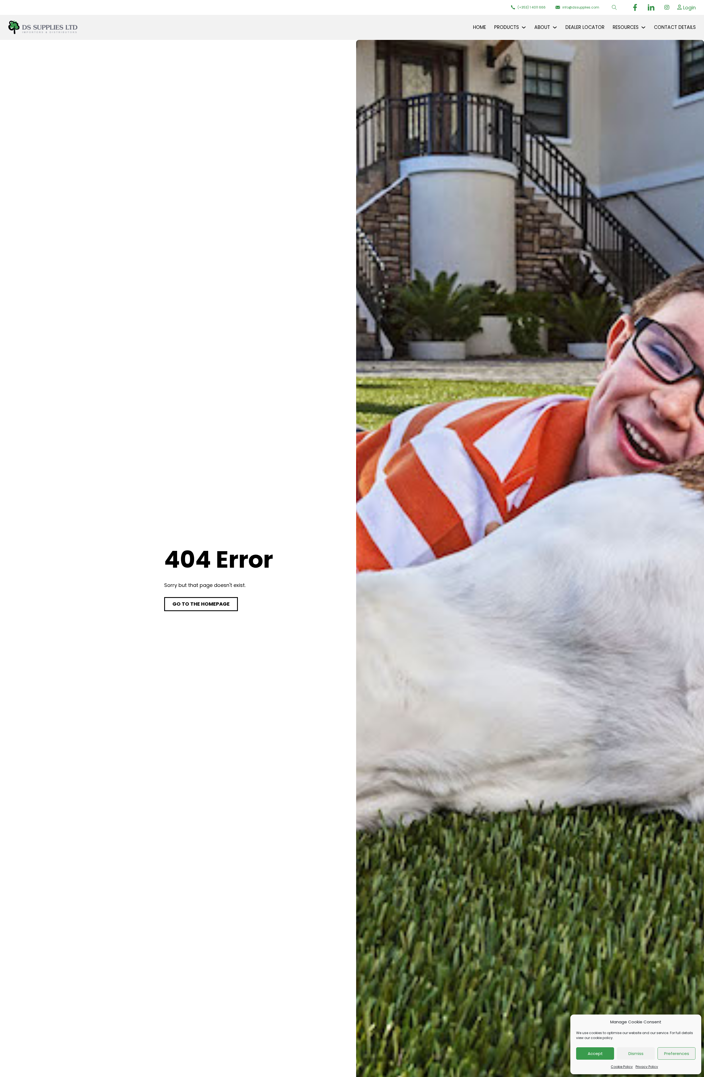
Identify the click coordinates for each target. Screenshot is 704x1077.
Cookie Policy (622, 1066)
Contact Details (675, 27)
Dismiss (636, 1053)
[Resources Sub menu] (643, 27)
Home (479, 27)
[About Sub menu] (554, 27)
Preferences (676, 1053)
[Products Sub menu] (523, 27)
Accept (595, 1053)
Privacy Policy (647, 1066)
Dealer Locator (584, 27)
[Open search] (614, 7)
